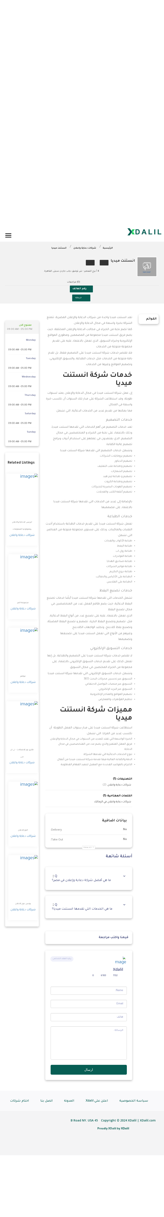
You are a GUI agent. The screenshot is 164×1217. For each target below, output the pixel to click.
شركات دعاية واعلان (84, 248)
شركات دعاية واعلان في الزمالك (112, 801)
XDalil (125, 1128)
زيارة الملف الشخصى (62, 959)
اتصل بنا (46, 1101)
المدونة (69, 1101)
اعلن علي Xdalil (97, 1101)
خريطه (78, 298)
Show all (87, 848)
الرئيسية (108, 248)
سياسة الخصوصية (133, 1101)
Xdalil (118, 969)
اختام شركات (19, 1101)
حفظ (104, 263)
